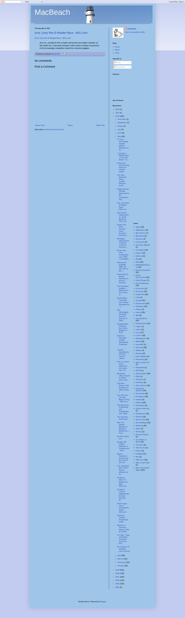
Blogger (103, 602)
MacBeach (52, 12)
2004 (117, 587)
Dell (137, 259)
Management (141, 338)
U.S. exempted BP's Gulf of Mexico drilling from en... (123, 470)
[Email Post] (64, 54)
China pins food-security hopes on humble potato (123, 167)
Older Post (100, 125)
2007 (117, 577)
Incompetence (141, 318)
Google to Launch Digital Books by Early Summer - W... (123, 494)
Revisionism (140, 414)
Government (141, 303)
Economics (140, 288)
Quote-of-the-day (142, 408)
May (119, 136)
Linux (138, 332)
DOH (138, 262)
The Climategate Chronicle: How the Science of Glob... (122, 315)
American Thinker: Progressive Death (122, 518)
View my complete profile (135, 32)
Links (117, 53)
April (120, 555)
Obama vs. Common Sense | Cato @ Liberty (123, 528)
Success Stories (142, 434)
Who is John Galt (142, 463)
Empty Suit (140, 294)
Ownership (140, 393)
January (121, 566)
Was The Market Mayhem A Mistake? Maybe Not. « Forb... (123, 427)
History (138, 309)
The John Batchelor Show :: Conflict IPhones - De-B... (122, 180)
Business (139, 239)
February (121, 562)
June (120, 133)
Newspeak (140, 367)
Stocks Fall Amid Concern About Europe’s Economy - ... (123, 230)
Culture (138, 253)
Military (138, 350)
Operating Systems (140, 389)
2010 (117, 116)
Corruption (140, 250)
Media (138, 341)
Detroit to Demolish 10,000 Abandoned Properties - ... (122, 341)
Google (138, 300)
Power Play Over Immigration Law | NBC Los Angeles (123, 254)
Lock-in (138, 335)
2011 (117, 113)
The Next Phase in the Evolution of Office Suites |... (123, 387)
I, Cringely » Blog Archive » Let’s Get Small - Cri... (123, 156)
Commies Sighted (143, 245)
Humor (138, 312)
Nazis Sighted (141, 356)
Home (70, 125)
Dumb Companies (143, 270)
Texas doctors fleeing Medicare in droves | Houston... (122, 278)
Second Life (140, 419)
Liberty (138, 329)
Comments (120, 67)
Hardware (139, 306)
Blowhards (140, 236)
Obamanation (141, 373)
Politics (138, 403)
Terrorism (139, 445)
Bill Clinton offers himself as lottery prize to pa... (123, 377)
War (137, 457)
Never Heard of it (142, 362)
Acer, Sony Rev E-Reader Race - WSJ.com (61, 32)
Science (139, 417)
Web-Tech (140, 460)
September (122, 123)
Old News (139, 382)
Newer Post (39, 125)
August (121, 126)
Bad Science (141, 233)
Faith (138, 297)
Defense (139, 256)
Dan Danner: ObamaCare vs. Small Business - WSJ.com (123, 217)
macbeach (131, 29)
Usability (139, 454)
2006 (117, 580)
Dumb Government (141, 276)
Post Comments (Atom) (55, 129)
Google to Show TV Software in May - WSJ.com (122, 482)
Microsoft (139, 347)
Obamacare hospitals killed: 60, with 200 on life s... (122, 266)
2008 (117, 573)
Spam (138, 429)
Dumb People (141, 280)
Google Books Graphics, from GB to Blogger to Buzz (122, 328)
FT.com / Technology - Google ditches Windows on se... (123, 144)
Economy (139, 291)
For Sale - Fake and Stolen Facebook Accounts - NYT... (123, 539)
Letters (138, 326)
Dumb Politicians (142, 283)
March (120, 559)
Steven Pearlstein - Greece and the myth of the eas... (122, 458)
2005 (117, 584)
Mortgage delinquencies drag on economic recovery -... (123, 243)
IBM (137, 315)
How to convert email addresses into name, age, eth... (123, 366)
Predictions (140, 405)
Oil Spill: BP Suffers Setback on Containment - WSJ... (123, 446)
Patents (139, 399)
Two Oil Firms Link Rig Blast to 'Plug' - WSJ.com (123, 398)
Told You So (140, 448)
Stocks (138, 432)
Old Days (139, 379)
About (117, 50)
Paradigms (140, 396)
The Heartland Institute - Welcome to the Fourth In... (122, 290)
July (119, 129)
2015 (117, 109)
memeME (139, 344)
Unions (138, 451)
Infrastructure (141, 323)
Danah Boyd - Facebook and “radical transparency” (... (123, 302)
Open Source (141, 385)
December (122, 119)
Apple (138, 227)
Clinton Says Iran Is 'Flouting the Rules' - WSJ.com (123, 508)
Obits (138, 376)
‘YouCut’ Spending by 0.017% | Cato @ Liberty (123, 354)
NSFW (138, 370)
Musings (139, 353)
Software (139, 426)
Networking (140, 359)
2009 (117, 570)
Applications (140, 230)
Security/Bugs (141, 423)
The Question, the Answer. (122, 418)
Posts (118, 63)
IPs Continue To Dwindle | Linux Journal (123, 549)
